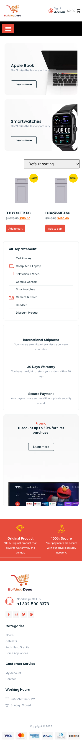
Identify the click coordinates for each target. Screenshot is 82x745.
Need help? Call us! (29, 599)
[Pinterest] (31, 614)
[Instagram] (16, 614)
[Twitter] (23, 614)
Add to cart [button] (15, 228)
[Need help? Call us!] (9, 601)
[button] (8, 28)
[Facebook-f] (8, 614)
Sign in (58, 8)
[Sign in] (50, 11)
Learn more (41, 447)
